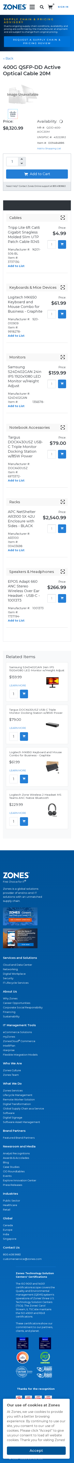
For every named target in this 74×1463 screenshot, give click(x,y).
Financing (9, 1012)
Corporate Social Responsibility (23, 1007)
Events (7, 1175)
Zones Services (12, 1090)
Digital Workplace (14, 973)
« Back (8, 58)
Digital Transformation (17, 1104)
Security (8, 978)
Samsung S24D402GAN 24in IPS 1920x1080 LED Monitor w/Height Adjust (24, 376)
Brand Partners (14, 1131)
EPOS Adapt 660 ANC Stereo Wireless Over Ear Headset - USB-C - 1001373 (24, 591)
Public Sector (11, 1200)
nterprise (9, 1050)
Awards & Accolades (16, 1157)
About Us (10, 991)
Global (7, 1218)
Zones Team (11, 1074)
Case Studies (11, 1166)
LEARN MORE (17, 685)
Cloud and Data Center (17, 964)
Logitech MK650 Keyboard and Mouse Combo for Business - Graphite (25, 304)
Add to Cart (39, 174)
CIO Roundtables (13, 1171)
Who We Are (12, 1063)
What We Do (12, 1083)
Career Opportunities (16, 1003)
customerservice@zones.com (22, 1259)
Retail (6, 1209)
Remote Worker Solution (19, 1099)
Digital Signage (12, 1117)
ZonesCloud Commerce (19, 1041)
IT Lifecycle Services (15, 982)
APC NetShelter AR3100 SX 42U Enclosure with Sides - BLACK (22, 519)
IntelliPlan (9, 1045)
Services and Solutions (20, 958)
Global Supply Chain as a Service (23, 1108)
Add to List (16, 266)
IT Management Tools (19, 1025)
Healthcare (10, 1205)
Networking (10, 969)
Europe (7, 1229)
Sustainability (11, 1016)
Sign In (63, 6)
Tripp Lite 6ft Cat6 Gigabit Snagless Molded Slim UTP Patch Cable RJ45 (24, 234)
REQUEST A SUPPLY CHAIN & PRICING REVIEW (37, 41)
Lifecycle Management (17, 1095)
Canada (8, 1225)
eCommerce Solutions (17, 1032)
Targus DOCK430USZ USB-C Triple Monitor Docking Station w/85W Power (25, 446)
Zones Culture (12, 1070)
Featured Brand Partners (19, 1137)
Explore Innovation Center (19, 1180)
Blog (6, 1162)
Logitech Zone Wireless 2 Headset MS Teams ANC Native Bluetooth (35, 796)
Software (9, 1113)
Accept (36, 1451)
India (6, 1234)
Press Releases (12, 1184)
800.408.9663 (12, 1254)
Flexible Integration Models (20, 1054)
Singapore (9, 1238)
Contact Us (11, 1247)
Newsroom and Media (19, 1146)
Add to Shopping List (49, 148)
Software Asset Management (21, 1122)
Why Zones (10, 998)
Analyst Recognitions (16, 1153)
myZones (9, 1036)
